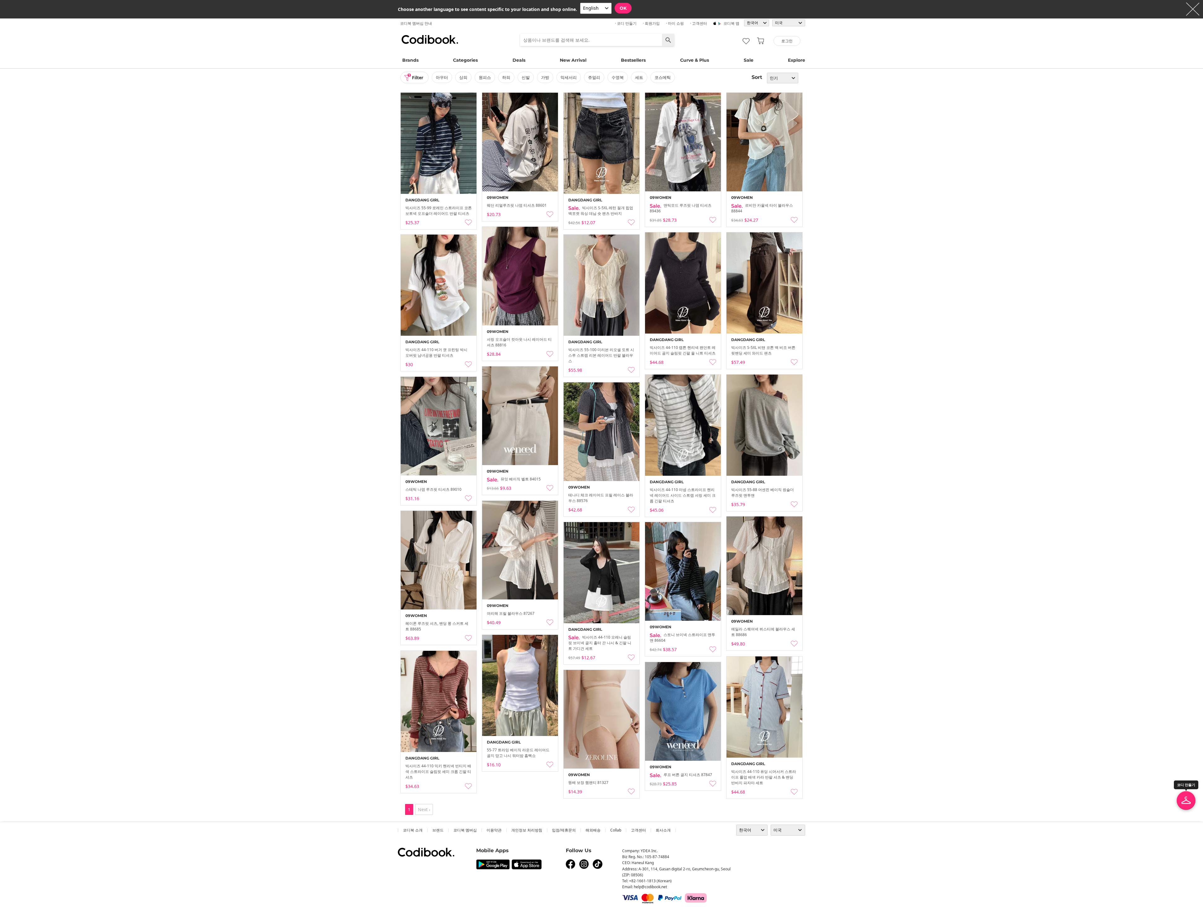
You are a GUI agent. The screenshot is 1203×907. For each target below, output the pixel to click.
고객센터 (638, 830)
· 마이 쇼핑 (675, 23)
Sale (748, 60)
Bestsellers (633, 60)
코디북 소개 (413, 830)
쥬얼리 (594, 77)
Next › (424, 809)
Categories (465, 60)
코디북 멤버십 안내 (416, 23)
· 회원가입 (651, 23)
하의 (506, 77)
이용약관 (494, 830)
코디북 (430, 39)
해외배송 (593, 830)
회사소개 (663, 830)
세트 (639, 77)
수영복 (618, 77)
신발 (526, 77)
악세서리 (568, 77)
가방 (545, 77)
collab (615, 830)
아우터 (442, 77)
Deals (519, 60)
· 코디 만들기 (626, 23)
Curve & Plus (694, 60)
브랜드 (438, 830)
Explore (796, 60)
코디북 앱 (731, 23)
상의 (463, 77)
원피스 (485, 77)
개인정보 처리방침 (526, 830)
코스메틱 (662, 77)
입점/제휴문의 (564, 830)
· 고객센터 (698, 23)
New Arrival (573, 60)
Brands (410, 60)
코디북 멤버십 (465, 830)
